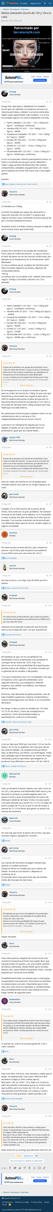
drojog (6, 20)
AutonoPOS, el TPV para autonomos (15, 69)
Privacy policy (36, 1202)
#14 (50, 828)
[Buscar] (49, 3)
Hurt (11, 943)
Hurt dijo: (7, 1016)
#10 (50, 605)
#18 (50, 1009)
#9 (51, 575)
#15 (50, 858)
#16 (50, 902)
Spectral (13, 818)
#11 (50, 652)
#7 (51, 504)
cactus (12, 565)
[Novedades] (44, 3)
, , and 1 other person (21, 184)
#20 (50, 1116)
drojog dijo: (7, 363)
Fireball (13, 595)
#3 (51, 246)
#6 (51, 447)
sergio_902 (14, 437)
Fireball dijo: (8, 909)
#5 (51, 356)
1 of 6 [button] (18, 1155)
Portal (4, 1204)
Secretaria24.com (26, 32)
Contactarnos (7, 1202)
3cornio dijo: (8, 612)
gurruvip (13, 494)
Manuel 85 (14, 773)
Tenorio (13, 191)
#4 (51, 299)
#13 (50, 784)
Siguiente (28, 1155)
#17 (50, 953)
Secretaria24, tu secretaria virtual (37, 70)
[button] (3, 3)
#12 (50, 739)
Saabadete (14, 999)
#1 (51, 102)
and (11, 558)
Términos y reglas (22, 1202)
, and (17, 588)
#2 (51, 202)
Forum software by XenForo (21, 1210)
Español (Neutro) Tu (12, 1198)
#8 (51, 543)
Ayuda (46, 1202)
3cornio (13, 532)
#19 (50, 1069)
